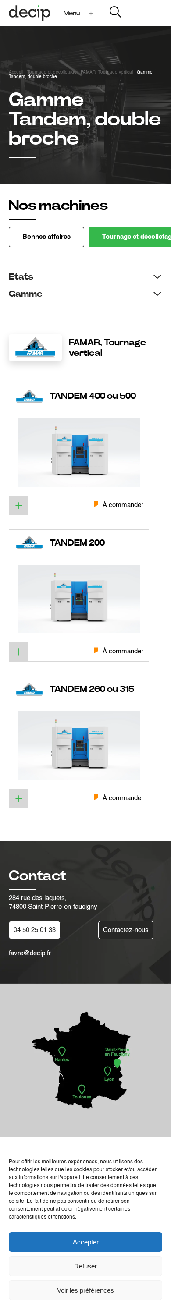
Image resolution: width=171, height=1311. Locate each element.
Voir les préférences (85, 1290)
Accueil (16, 72)
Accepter (86, 1242)
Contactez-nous (126, 930)
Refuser (85, 1266)
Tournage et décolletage (52, 72)
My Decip (148, 13)
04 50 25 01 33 (35, 930)
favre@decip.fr (30, 953)
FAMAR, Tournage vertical (107, 72)
